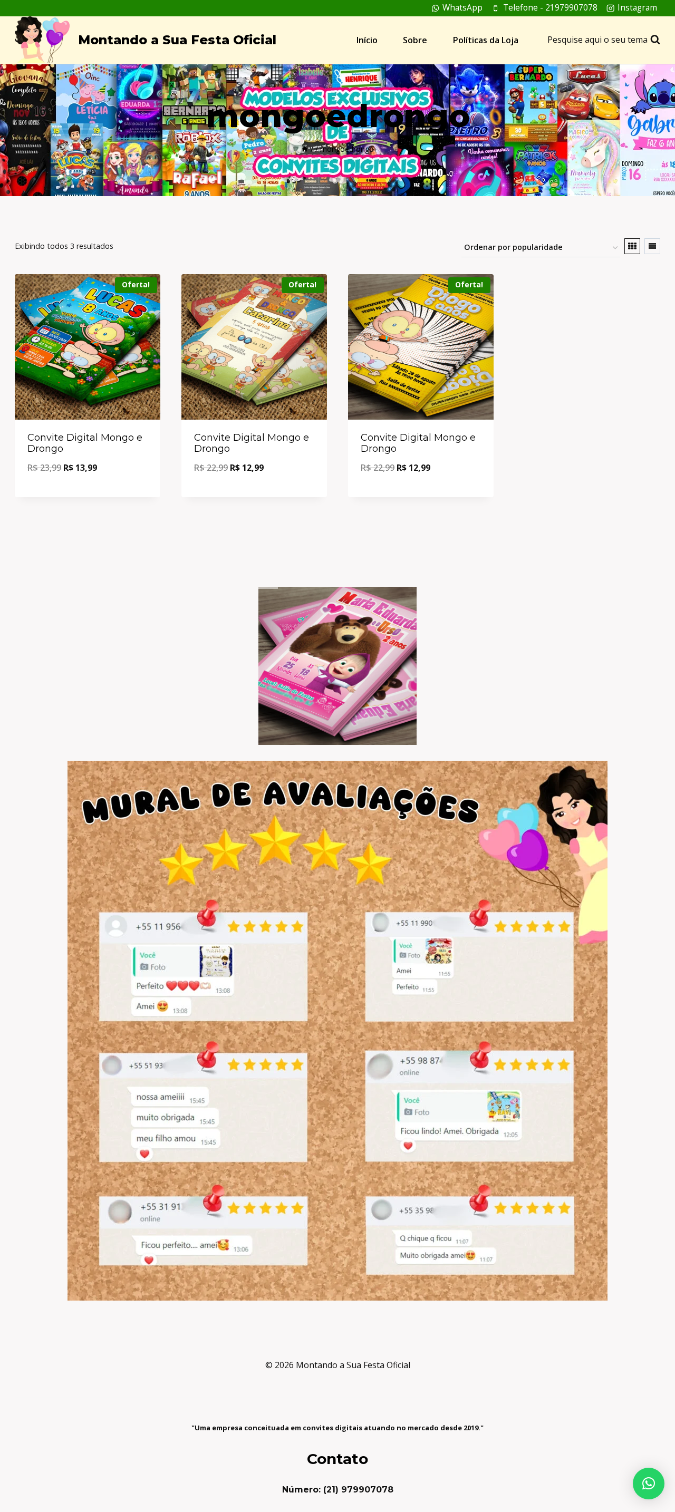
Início (367, 40)
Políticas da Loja (485, 40)
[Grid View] (632, 246)
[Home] (304, 149)
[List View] (652, 246)
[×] (648, 1483)
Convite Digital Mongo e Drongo (84, 443)
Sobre (415, 40)
